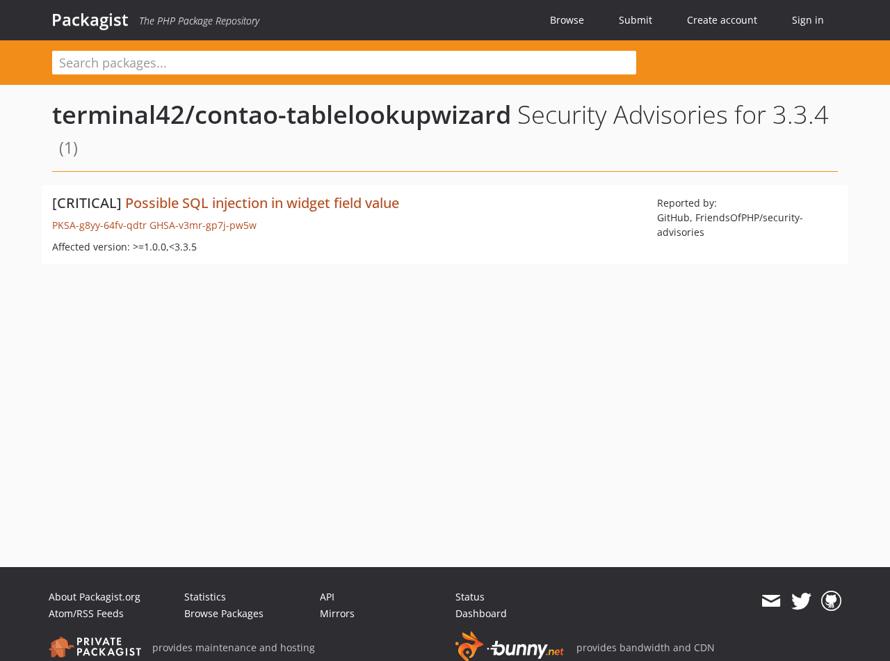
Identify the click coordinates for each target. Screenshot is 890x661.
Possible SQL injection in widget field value (262, 202)
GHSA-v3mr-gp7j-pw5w (203, 225)
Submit (635, 19)
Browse (567, 19)
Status (470, 596)
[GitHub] (831, 601)
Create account (722, 19)
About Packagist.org (94, 596)
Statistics (205, 596)
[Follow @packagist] (801, 601)
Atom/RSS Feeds (86, 613)
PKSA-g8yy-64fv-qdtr (99, 225)
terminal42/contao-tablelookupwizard (281, 114)
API (327, 596)
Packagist (90, 19)
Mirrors (337, 613)
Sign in (808, 19)
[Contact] (771, 601)
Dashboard (481, 613)
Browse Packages (224, 613)
